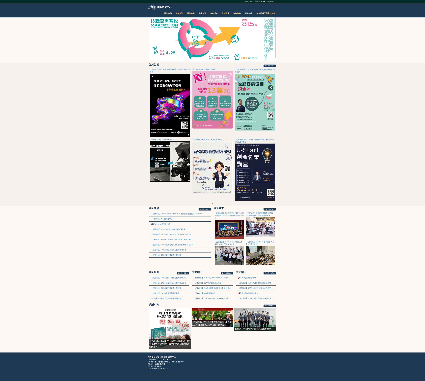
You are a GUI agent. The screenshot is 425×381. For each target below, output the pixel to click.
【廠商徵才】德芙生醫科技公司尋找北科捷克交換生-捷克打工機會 (257, 288)
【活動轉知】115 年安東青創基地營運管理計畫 (168, 229)
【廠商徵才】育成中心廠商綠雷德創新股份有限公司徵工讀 (257, 283)
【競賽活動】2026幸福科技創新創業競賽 (166, 255)
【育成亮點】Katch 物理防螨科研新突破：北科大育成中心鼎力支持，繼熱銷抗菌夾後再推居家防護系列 (170, 344)
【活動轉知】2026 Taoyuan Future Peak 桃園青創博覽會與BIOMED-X (176, 214)
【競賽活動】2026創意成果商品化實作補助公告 (168, 278)
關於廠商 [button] (191, 13)
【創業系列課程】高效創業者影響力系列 (207, 139)
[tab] (212, 203)
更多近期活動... (270, 65)
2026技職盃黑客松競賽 (265, 13)
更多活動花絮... (270, 209)
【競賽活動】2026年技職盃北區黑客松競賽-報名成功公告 (172, 245)
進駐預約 (237, 13)
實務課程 (214, 13)
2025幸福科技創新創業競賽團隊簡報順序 (166, 298)
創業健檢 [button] (248, 13)
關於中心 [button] (168, 13)
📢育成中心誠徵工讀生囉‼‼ (248, 293)
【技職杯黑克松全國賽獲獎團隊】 (204, 69)
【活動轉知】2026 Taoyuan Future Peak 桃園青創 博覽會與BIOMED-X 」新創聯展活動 (213, 298)
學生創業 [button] (202, 13)
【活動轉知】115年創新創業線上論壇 (207, 283)
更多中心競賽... (183, 273)
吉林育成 (225, 13)
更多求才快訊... (270, 273)
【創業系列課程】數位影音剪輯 (161, 139)
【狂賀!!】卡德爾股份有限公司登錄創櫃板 (252, 329)
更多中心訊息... (205, 209)
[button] (151, 39)
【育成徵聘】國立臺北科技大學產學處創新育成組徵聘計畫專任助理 (257, 298)
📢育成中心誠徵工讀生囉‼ (161, 224)
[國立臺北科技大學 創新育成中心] (162, 358)
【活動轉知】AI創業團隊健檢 (161, 219)
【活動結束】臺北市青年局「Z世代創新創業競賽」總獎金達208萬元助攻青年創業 (229, 215)
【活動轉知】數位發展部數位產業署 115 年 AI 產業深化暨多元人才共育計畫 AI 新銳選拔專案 (213, 288)
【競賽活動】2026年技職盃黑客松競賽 (165, 293)
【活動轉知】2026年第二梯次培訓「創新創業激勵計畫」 (172, 234)
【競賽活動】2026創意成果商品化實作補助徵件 (168, 250)
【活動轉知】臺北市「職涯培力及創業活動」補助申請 (171, 239)
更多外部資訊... (227, 273)
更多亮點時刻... (270, 305)
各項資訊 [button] (179, 13)
